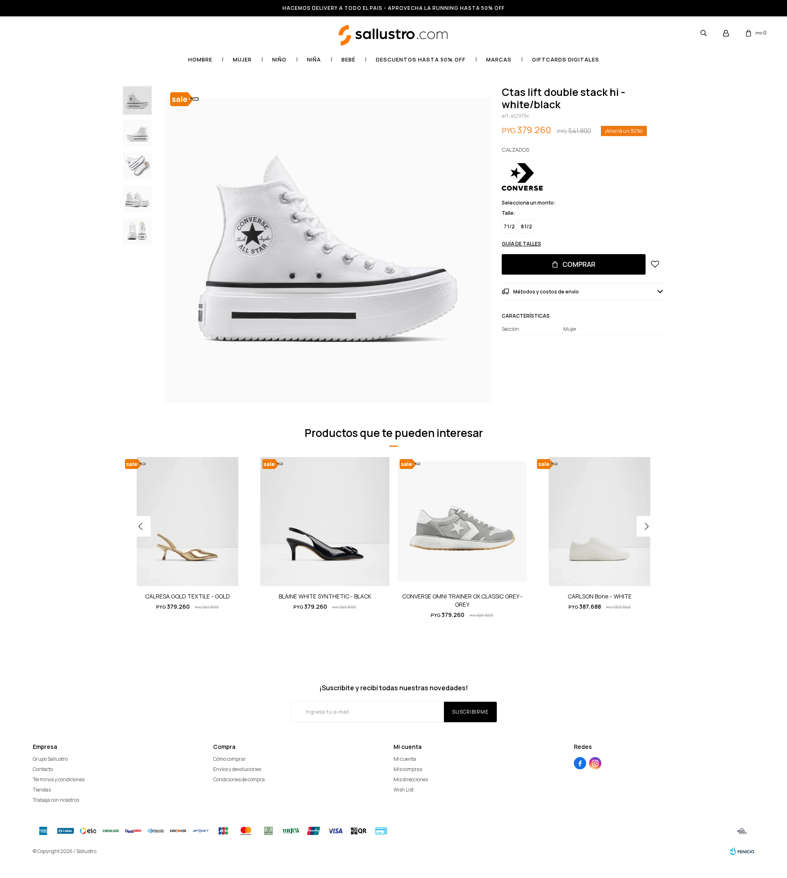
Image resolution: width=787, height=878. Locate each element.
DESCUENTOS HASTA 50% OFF (421, 59)
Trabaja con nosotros (56, 799)
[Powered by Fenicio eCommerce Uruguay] (742, 851)
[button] (703, 32)
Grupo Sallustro (50, 758)
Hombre (200, 59)
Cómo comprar (229, 758)
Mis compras (408, 769)
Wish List (404, 789)
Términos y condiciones (58, 779)
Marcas (499, 59)
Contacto (43, 769)
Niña (314, 59)
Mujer (242, 59)
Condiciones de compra (239, 779)
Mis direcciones (411, 779)
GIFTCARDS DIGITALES (565, 59)
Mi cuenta (405, 758)
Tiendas (42, 789)
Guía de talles (521, 243)
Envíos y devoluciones (237, 769)
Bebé (348, 59)
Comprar (579, 264)
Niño (279, 59)
